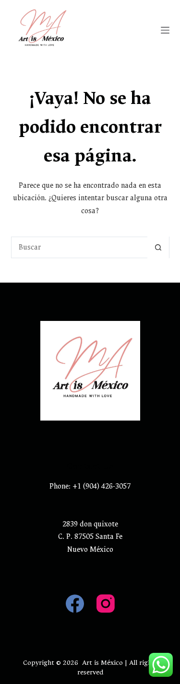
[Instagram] (105, 603)
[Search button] (158, 247)
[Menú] (165, 30)
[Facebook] (75, 603)
